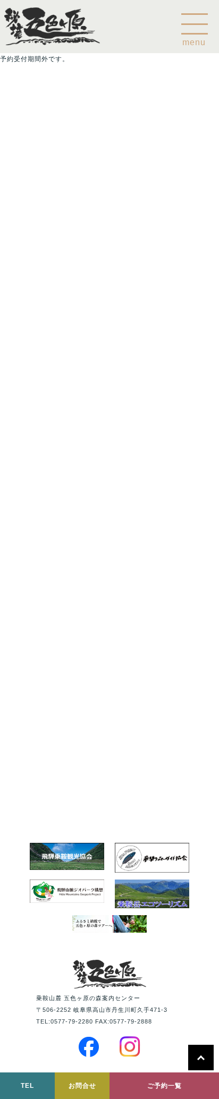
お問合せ (82, 1085)
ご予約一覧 (164, 1085)
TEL (27, 1085)
